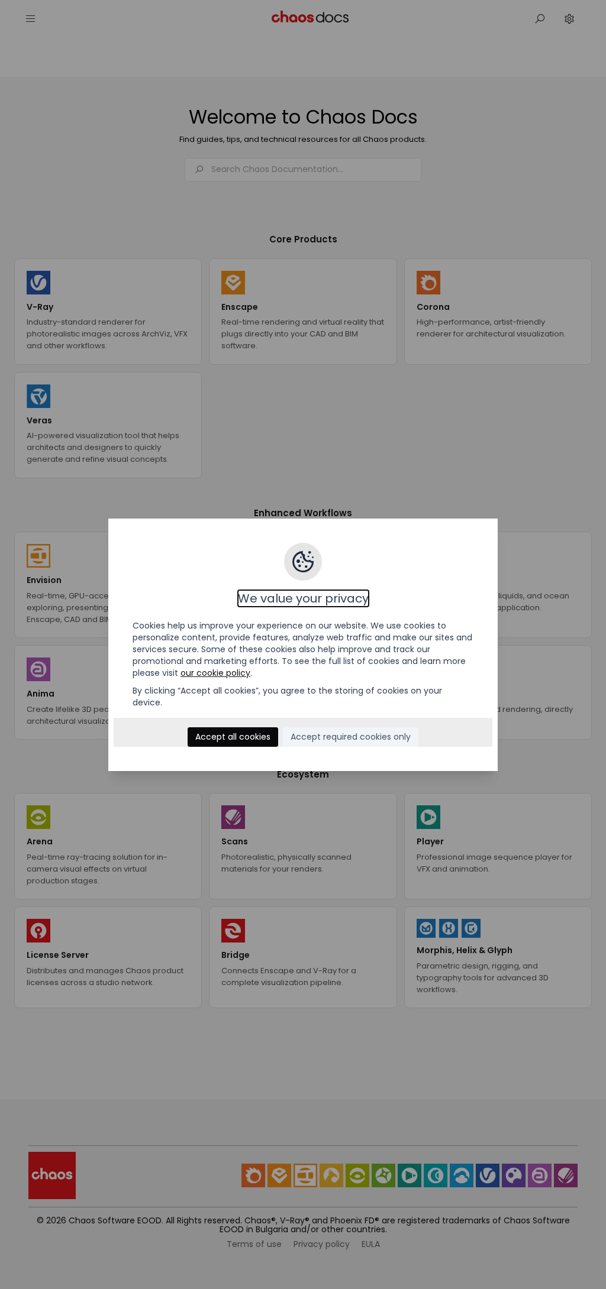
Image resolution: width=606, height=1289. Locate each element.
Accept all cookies (232, 737)
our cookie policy (215, 673)
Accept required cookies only (351, 737)
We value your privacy (303, 598)
